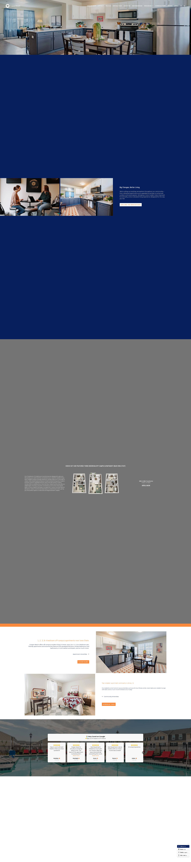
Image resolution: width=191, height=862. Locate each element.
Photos (108, 6)
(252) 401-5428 (91, 6)
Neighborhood (137, 6)
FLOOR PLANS (83, 662)
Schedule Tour (160, 6)
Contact (101, 6)
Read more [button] (76, 755)
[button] (48, 752)
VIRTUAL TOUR (117, 6)
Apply (176, 6)
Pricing (169, 6)
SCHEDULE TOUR (109, 704)
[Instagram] (181, 6)
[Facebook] (184, 6)
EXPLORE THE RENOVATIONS (131, 204)
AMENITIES (127, 6)
